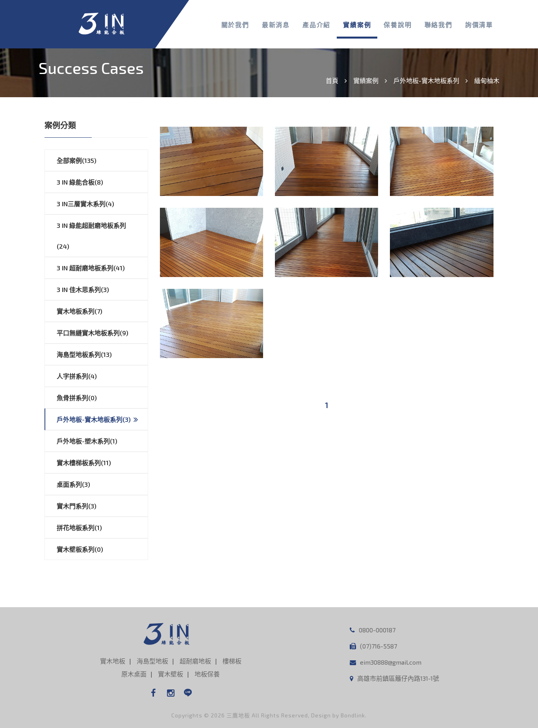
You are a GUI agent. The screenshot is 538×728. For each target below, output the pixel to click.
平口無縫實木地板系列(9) (92, 332)
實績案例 (357, 24)
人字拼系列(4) (77, 376)
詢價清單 (479, 24)
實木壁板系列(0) (80, 549)
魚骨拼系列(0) (77, 397)
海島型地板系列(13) (84, 354)
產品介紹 (316, 24)
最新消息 (276, 24)
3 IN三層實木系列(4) (85, 203)
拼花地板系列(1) (79, 527)
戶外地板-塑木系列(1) (87, 441)
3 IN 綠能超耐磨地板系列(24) (91, 236)
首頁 (332, 80)
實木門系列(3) (76, 506)
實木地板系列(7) (79, 311)
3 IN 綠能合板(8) (80, 182)
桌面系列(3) (73, 484)
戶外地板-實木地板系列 (426, 80)
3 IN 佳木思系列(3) (83, 289)
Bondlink (353, 715)
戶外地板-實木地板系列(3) (94, 419)
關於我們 (235, 24)
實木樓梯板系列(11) (84, 462)
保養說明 (398, 24)
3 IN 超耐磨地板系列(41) (91, 268)
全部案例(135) (76, 160)
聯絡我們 (439, 24)
